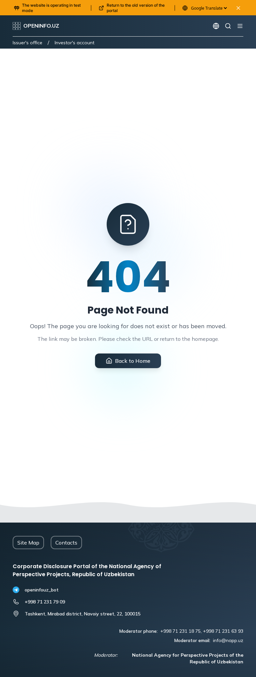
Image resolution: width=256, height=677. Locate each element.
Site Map (28, 542)
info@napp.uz (228, 640)
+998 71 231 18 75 (180, 631)
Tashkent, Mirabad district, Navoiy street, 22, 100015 (82, 614)
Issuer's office (27, 43)
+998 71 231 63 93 (223, 631)
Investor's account (74, 43)
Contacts (66, 542)
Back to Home (132, 360)
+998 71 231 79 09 (45, 602)
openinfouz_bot (42, 590)
